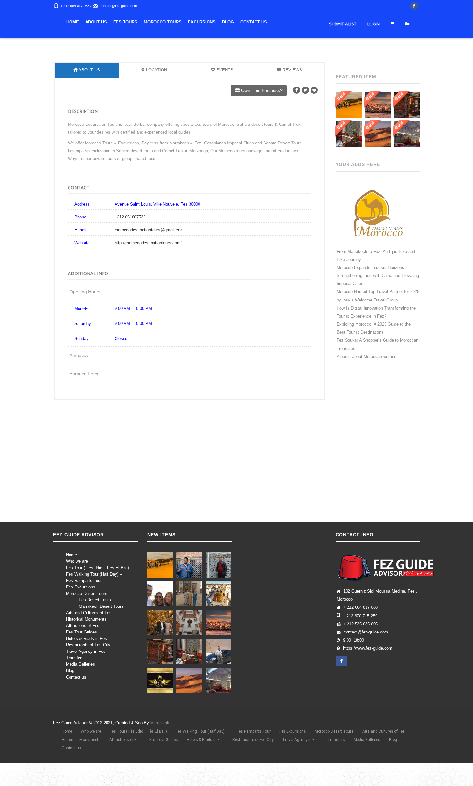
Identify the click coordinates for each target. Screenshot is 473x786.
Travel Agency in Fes (86, 670)
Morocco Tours (263, 22)
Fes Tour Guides (81, 651)
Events (224, 89)
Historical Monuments (86, 638)
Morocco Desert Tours (86, 612)
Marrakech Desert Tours (101, 625)
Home (172, 22)
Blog (328, 22)
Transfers (75, 677)
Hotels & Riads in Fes (86, 657)
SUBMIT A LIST (342, 43)
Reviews (291, 89)
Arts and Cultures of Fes (89, 632)
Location (156, 89)
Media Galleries (80, 683)
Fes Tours (225, 22)
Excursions (302, 22)
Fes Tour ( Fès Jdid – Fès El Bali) (97, 587)
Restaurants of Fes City (88, 664)
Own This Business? (261, 109)
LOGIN (373, 43)
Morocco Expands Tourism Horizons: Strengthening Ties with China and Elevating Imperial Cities (378, 295)
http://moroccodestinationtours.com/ (148, 262)
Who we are (77, 580)
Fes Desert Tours (95, 619)
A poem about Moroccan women (366, 376)
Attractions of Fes (82, 645)
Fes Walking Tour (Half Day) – (94, 593)
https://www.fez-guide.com (367, 667)
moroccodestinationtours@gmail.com (149, 249)
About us (196, 22)
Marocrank (160, 742)
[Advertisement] (236, 488)
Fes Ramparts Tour (84, 599)
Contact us (76, 696)
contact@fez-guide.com (118, 6)
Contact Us (353, 22)
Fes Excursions (80, 606)
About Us (89, 89)
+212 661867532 (130, 236)
